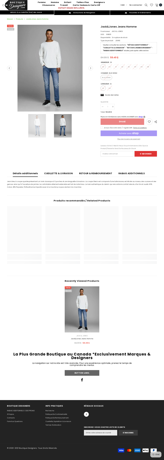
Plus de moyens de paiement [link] (128, 139)
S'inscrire (128, 432)
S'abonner (145, 154)
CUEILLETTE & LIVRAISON (58, 173)
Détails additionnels (25, 173)
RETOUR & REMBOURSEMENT (95, 173)
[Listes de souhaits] (151, 5)
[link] (149, 121)
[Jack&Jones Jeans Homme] (82, 309)
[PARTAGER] (154, 122)
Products (19, 19)
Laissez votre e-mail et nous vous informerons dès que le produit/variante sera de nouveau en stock (124, 147)
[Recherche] (146, 5)
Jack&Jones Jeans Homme (82, 339)
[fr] (117, 5)
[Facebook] (82, 380)
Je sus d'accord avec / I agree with (118, 128)
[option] (50, 68)
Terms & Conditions (140, 128)
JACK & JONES (117, 31)
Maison (10, 19)
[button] (9, 68)
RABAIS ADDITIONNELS (132, 173)
